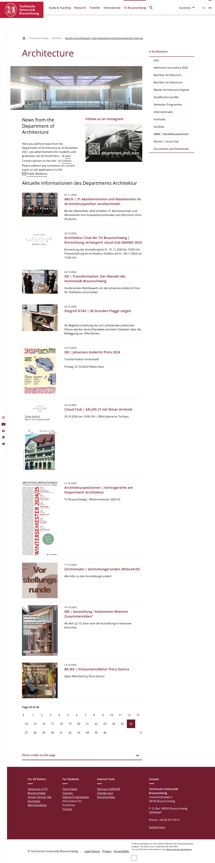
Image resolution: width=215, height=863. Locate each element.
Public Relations (37, 174)
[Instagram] (3, 418)
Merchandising (37, 805)
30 (52, 732)
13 (137, 715)
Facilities (159, 127)
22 (96, 724)
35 (96, 732)
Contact (66, 161)
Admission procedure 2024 (171, 67)
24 (113, 724)
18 (61, 724)
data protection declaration (179, 849)
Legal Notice (92, 851)
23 (104, 724)
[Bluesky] (3, 444)
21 (87, 724)
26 (131, 724)
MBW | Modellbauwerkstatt (171, 134)
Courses (67, 793)
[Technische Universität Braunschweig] (22, 10)
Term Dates (69, 789)
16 (43, 724)
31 (61, 732)
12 (129, 715)
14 (26, 724)
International (112, 8)
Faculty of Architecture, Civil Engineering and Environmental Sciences (104, 38)
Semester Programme (168, 104)
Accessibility (121, 851)
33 (78, 732)
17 (52, 724)
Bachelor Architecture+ (168, 82)
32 (69, 732)
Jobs (156, 60)
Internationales (163, 112)
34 (87, 732)
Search (151, 7)
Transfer (94, 8)
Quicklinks (185, 7)
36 (104, 732)
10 (111, 715)
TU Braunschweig (135, 8)
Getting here (157, 827)
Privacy (106, 851)
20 (78, 724)
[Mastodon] (3, 438)
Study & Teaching (60, 8)
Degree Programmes (75, 797)
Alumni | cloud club (166, 141)
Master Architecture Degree (171, 90)
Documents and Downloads (171, 149)
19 (69, 724)
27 (26, 732)
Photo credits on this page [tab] (38, 755)
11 (120, 715)
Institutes (160, 119)
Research (80, 8)
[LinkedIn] (3, 431)
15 (34, 724)
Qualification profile (166, 97)
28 (34, 732)
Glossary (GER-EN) (108, 789)
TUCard (67, 809)
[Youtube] (3, 425)
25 (122, 724)
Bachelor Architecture (167, 75)
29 (43, 732)
